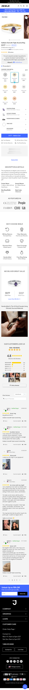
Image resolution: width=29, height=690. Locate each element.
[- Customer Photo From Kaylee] (5, 375)
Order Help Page (8, 629)
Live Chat (20, 649)
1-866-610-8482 (8, 644)
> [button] (19, 580)
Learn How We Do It (14, 299)
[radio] (5, 77)
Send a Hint (14, 159)
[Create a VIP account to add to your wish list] (26, 17)
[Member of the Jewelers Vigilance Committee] (22, 674)
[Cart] (23, 6)
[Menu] (27, 6)
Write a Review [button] (15, 385)
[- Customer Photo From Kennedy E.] (17, 380)
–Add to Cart (14, 135)
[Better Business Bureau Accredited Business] (5, 674)
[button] (23, 421)
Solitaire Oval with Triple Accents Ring (11, 417)
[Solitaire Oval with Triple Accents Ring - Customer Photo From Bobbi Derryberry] (23, 375)
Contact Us (8, 649)
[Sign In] (18, 6)
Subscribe (22, 593)
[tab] (9, 40)
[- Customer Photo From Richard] (11, 380)
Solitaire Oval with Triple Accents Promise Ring (13, 441)
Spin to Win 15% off (10, 11)
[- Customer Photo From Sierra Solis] (11, 375)
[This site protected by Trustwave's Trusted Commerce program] (13, 674)
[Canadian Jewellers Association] (14, 677)
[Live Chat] (25, 686)
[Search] (21, 6)
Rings (6, 13)
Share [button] (5, 421)
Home (2, 13)
